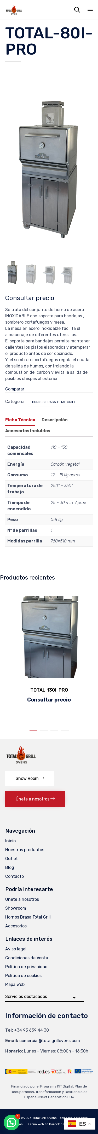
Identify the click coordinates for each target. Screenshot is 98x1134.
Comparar (14, 389)
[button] (29, 778)
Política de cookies (23, 975)
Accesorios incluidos (27, 430)
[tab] (23, 420)
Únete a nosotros (22, 899)
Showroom (15, 908)
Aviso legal (15, 948)
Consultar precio (29, 298)
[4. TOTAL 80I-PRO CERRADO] (31, 272)
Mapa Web (15, 984)
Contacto (14, 876)
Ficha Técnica (20, 419)
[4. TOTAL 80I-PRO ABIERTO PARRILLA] (67, 274)
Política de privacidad (26, 966)
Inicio (10, 840)
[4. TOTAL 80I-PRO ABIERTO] (49, 273)
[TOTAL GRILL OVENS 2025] (21, 764)
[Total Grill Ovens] (13, 10)
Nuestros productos (24, 849)
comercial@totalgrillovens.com (49, 1040)
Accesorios (16, 925)
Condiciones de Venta (26, 957)
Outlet (11, 858)
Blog (9, 867)
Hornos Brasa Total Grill (54, 402)
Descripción (55, 419)
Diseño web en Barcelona (45, 1124)
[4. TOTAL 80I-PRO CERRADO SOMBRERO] (12, 272)
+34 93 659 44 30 (31, 1030)
